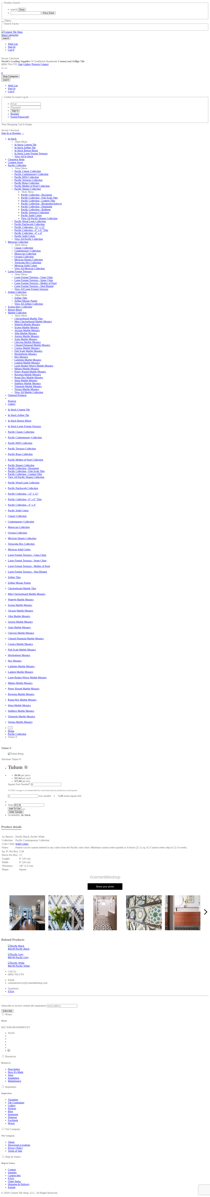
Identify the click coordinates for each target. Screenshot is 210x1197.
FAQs (11, 991)
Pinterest (12, 1117)
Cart (11, 49)
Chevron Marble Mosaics (27, 342)
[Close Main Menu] (22, 134)
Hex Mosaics (21, 356)
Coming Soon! (15, 162)
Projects (36, 64)
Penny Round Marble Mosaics (30, 371)
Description (14, 1069)
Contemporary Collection (27, 250)
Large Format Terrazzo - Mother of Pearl (35, 283)
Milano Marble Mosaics (26, 368)
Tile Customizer (16, 1102)
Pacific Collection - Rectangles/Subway (41, 203)
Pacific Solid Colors (31, 215)
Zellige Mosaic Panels (25, 300)
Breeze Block (15, 309)
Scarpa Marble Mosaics (26, 327)
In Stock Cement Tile (25, 144)
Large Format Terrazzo (20, 271)
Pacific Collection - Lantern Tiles (38, 200)
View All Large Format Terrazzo (31, 289)
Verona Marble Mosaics (26, 389)
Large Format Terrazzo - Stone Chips (33, 280)
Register (14, 113)
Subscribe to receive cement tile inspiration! (23, 1005)
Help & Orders (13, 1156)
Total (10, 805)
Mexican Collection (18, 242)
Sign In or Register (11, 133)
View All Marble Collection (28, 392)
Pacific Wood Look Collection (30, 221)
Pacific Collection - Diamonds (36, 206)
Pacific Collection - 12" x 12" (29, 227)
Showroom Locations (19, 1145)
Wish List (13, 44)
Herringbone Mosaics (25, 354)
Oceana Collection (24, 256)
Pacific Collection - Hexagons (36, 194)
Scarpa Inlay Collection (20, 306)
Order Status (14, 1181)
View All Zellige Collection (28, 303)
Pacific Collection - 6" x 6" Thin (31, 230)
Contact (45, 64)
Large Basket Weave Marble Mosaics (33, 365)
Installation (13, 1078)
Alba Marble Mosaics (25, 333)
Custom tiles (14, 1175)
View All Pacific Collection (28, 239)
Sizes (10, 1075)
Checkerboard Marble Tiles (28, 318)
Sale (20, 64)
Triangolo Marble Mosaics (28, 386)
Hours (8, 1014)
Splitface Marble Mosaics (27, 383)
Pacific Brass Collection (26, 183)
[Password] (25, 107)
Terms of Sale (15, 1151)
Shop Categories (9, 35)
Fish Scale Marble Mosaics (28, 351)
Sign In (11, 47)
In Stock (12, 138)
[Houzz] (9, 1050)
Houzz (11, 1123)
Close (21, 9)
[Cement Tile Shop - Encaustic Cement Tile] (12, 32)
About (11, 1142)
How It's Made (15, 1072)
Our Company (12, 1129)
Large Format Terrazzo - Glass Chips (33, 277)
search (13, 9)
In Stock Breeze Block (26, 150)
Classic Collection (23, 247)
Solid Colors (21, 843)
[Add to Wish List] (23, 809)
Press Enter (48, 13)
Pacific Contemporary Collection (31, 174)
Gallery (27, 64)
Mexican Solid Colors (25, 265)
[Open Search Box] (6, 68)
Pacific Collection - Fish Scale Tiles (39, 197)
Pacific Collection (17, 165)
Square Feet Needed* (19, 784)
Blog (10, 1111)
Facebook (13, 1120)
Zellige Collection (17, 292)
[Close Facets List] (2, 21)
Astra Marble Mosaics (25, 339)
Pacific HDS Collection (26, 177)
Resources (10, 1056)
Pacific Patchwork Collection (29, 224)
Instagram (13, 1114)
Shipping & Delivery (19, 1184)
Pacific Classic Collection (27, 171)
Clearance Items (16, 159)
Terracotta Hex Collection (27, 262)
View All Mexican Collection (29, 268)
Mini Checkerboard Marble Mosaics (33, 321)
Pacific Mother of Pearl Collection (32, 186)
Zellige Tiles (20, 298)
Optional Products (17, 395)
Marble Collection (17, 312)
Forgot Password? (19, 116)
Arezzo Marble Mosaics (26, 336)
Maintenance (14, 1081)
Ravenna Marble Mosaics (27, 374)
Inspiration (10, 1086)
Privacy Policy (15, 1148)
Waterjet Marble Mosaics (27, 324)
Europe (11, 1187)
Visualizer (13, 1099)
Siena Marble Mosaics (25, 380)
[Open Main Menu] (2, 68)
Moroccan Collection (25, 253)
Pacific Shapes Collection (27, 188)
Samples (12, 1172)
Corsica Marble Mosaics (27, 348)
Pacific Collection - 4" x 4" (28, 233)
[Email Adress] (25, 103)
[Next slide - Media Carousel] (205, 912)
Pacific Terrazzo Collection (28, 180)
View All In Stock (23, 156)
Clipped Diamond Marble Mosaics (32, 345)
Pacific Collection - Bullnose (36, 209)
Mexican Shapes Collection (28, 259)
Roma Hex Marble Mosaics (28, 377)
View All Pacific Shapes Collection (39, 218)
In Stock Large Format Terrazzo (31, 153)
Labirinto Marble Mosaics (27, 359)
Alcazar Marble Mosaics (27, 330)
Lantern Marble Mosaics (27, 362)
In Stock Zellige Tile (25, 147)
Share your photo (105, 886)
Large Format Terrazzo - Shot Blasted (33, 286)
